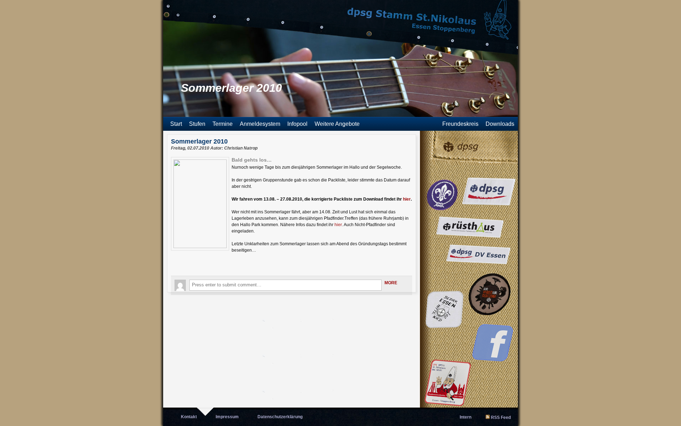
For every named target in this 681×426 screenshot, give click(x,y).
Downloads (500, 124)
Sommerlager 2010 (199, 141)
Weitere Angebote (337, 124)
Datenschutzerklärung (280, 416)
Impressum (227, 416)
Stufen (197, 124)
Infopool (297, 124)
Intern (465, 417)
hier (407, 199)
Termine (222, 124)
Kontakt (189, 416)
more (390, 282)
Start (176, 124)
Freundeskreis (460, 124)
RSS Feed (501, 417)
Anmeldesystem (260, 124)
